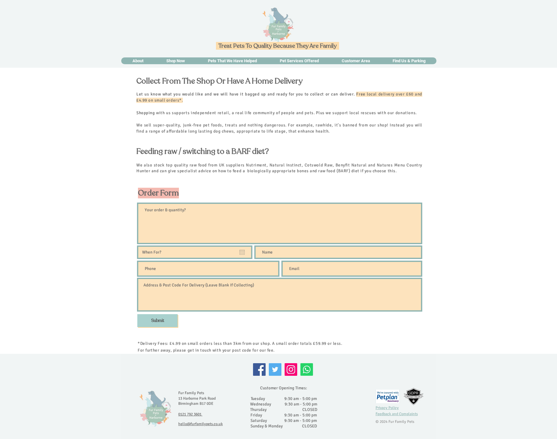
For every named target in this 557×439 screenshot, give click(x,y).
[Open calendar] (242, 252)
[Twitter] (275, 369)
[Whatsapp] (306, 369)
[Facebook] (259, 369)
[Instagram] (291, 369)
